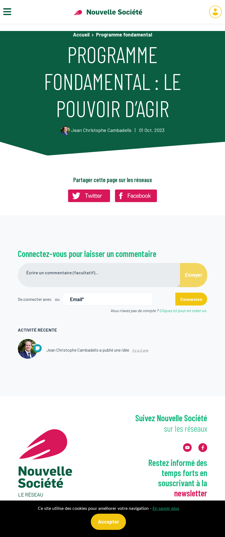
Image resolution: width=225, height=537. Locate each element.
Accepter (108, 522)
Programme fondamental (124, 35)
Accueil (81, 35)
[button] (215, 11)
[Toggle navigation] (7, 12)
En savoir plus (166, 508)
